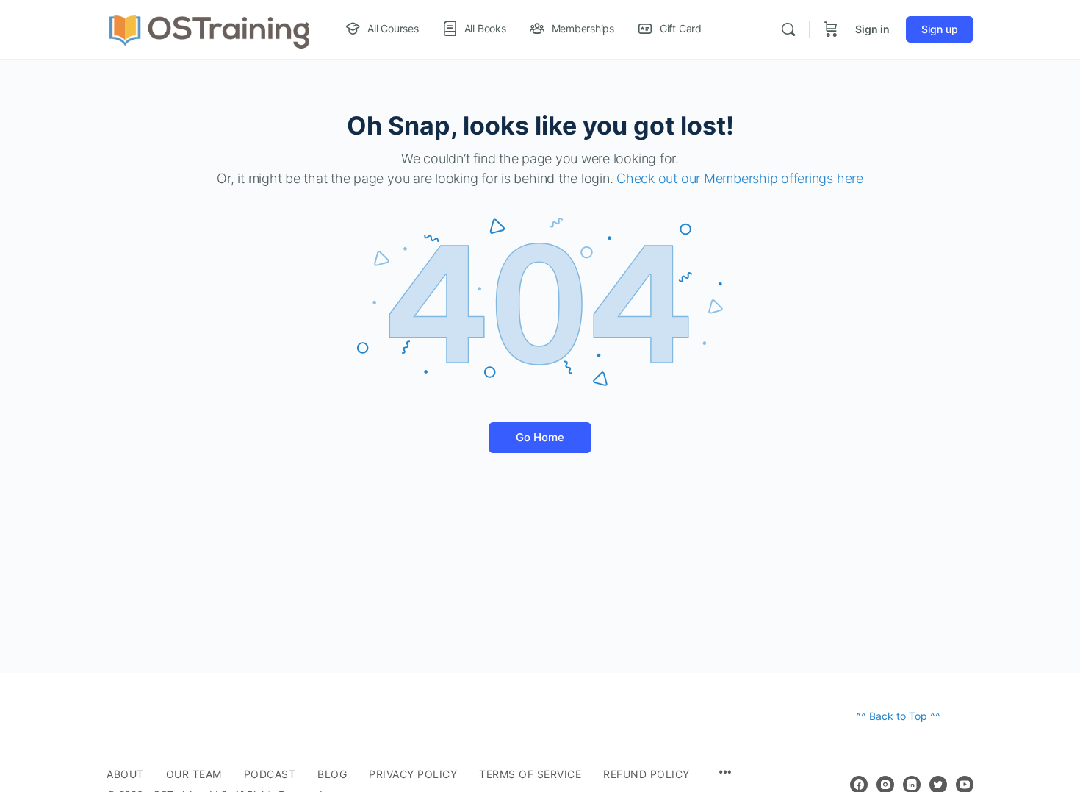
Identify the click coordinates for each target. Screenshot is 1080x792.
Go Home (540, 437)
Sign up (939, 29)
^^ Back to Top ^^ (898, 716)
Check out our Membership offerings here (739, 178)
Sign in (872, 29)
